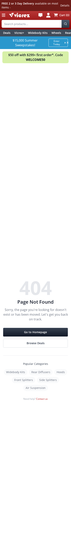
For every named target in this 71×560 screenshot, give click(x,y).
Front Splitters (23, 380)
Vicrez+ (19, 33)
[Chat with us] (40, 15)
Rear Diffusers (40, 372)
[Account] (48, 15)
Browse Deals (36, 343)
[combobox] (35, 24)
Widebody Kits (38, 33)
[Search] (65, 24)
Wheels (56, 33)
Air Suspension (36, 388)
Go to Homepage (35, 332)
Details (64, 5)
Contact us (42, 399)
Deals (6, 33)
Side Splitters (48, 380)
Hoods (61, 372)
